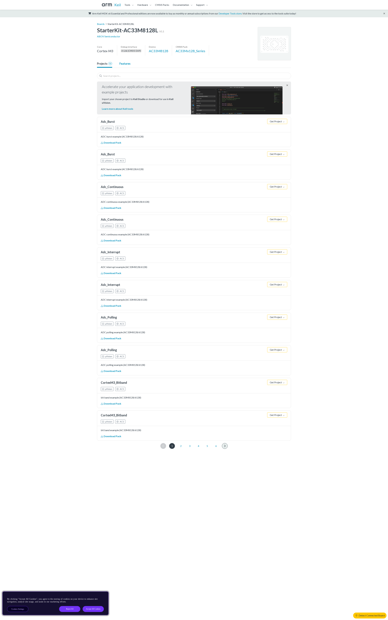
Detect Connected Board (371, 615)
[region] (55, 603)
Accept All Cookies (93, 609)
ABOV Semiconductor (108, 36)
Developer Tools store (230, 13)
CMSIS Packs (162, 4)
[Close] (103, 595)
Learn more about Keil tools (117, 108)
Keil (117, 5)
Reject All (69, 609)
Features (124, 63)
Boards (101, 23)
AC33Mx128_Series (190, 51)
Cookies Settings (17, 609)
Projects (104, 63)
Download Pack (112, 142)
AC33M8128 (158, 51)
